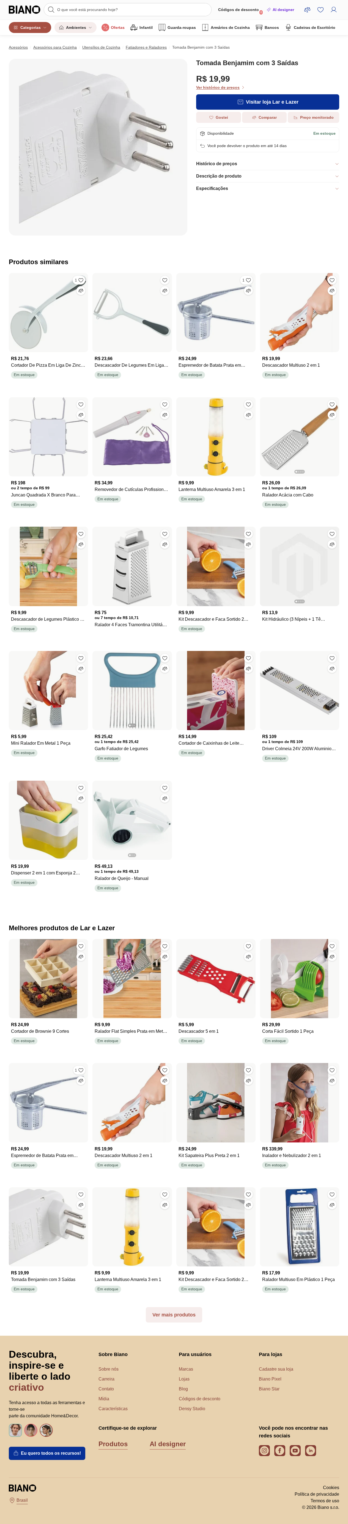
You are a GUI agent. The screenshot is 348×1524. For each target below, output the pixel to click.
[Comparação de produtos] (307, 9)
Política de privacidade (317, 1494)
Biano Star (269, 1389)
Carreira (106, 1379)
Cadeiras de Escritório (314, 27)
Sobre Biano (113, 1354)
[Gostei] (164, 280)
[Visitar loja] (98, 147)
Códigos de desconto (240, 10)
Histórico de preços (216, 163)
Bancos (272, 27)
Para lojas (270, 1354)
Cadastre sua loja (276, 1369)
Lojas (184, 1379)
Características (113, 1408)
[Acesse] (333, 9)
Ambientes (76, 27)
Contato (106, 1389)
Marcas (186, 1369)
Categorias (30, 27)
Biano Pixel (270, 1379)
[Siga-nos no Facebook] (279, 1450)
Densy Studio (192, 1408)
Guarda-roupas (182, 27)
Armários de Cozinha (230, 27)
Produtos (113, 1444)
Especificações (212, 188)
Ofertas (118, 27)
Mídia (103, 1398)
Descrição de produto (219, 176)
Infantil (146, 27)
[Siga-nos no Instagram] (264, 1450)
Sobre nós (108, 1369)
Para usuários (195, 1354)
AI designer (283, 9)
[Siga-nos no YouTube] (295, 1450)
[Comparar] (80, 290)
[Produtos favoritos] (320, 9)
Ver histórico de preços (218, 87)
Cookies (331, 1487)
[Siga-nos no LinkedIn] (310, 1450)
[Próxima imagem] (334, 435)
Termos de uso (325, 1500)
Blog (183, 1389)
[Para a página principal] (24, 9)
